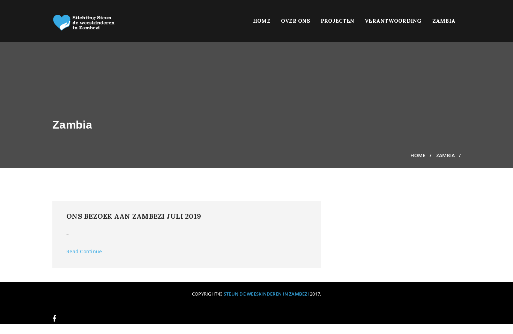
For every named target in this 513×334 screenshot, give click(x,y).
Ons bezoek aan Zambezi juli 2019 (133, 216)
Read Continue (85, 251)
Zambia (444, 20)
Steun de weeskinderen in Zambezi (266, 294)
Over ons (295, 20)
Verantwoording (393, 20)
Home (261, 20)
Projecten (337, 20)
